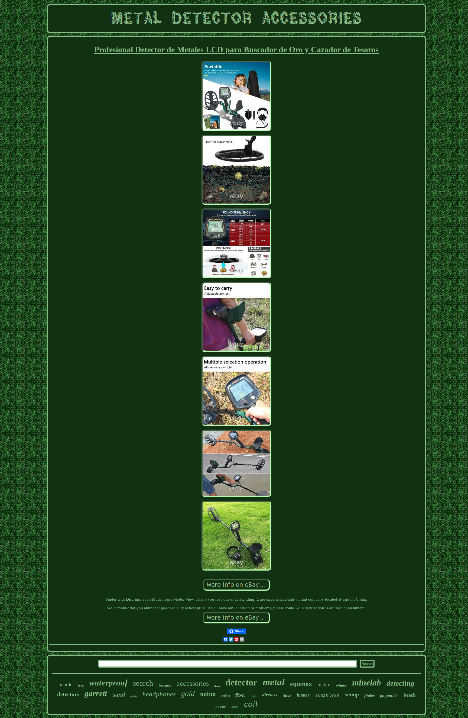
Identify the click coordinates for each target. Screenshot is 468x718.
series (133, 696)
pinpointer (389, 695)
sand (118, 695)
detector (241, 682)
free (81, 685)
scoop (352, 694)
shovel (287, 696)
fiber (240, 695)
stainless (327, 695)
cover (220, 707)
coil (251, 704)
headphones (159, 694)
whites (341, 685)
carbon (225, 696)
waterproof (108, 682)
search (143, 683)
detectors (68, 694)
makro (324, 684)
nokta (208, 694)
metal (274, 682)
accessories (193, 683)
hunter (303, 695)
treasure (165, 685)
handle (65, 684)
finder (369, 695)
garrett (95, 693)
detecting (400, 683)
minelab (366, 682)
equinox (301, 683)
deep (235, 707)
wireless (269, 694)
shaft (253, 696)
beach (410, 695)
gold (188, 693)
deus (217, 686)
